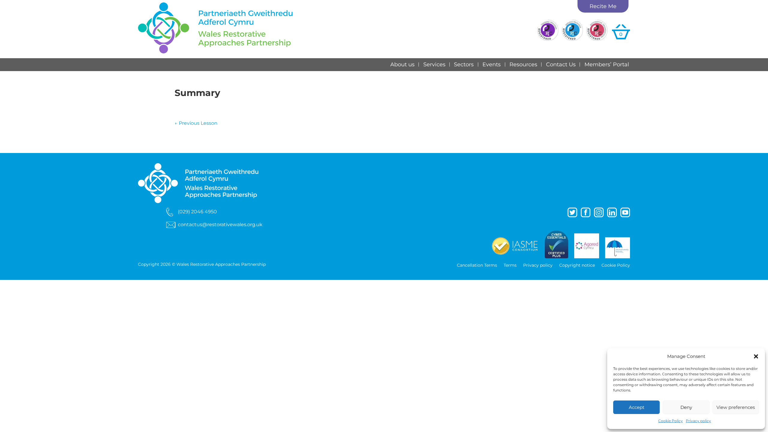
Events (491, 64)
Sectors (464, 64)
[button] (756, 356)
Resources (523, 64)
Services (434, 64)
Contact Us (561, 64)
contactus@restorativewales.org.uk (220, 224)
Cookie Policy (670, 420)
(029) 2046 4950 (197, 211)
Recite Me (603, 6)
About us (402, 64)
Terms (510, 265)
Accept (636, 407)
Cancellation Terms (477, 265)
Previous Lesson (196, 123)
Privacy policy (698, 420)
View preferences (735, 407)
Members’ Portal (606, 64)
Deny (686, 407)
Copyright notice (577, 265)
